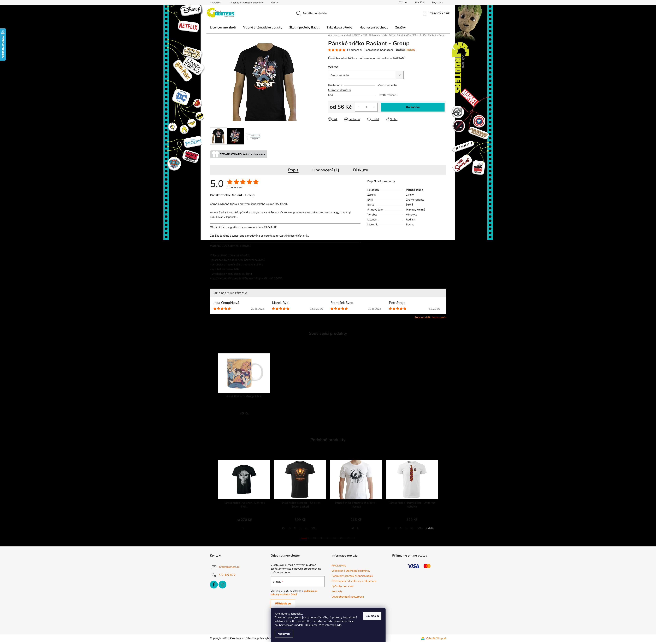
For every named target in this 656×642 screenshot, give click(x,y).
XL (306, 528)
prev (212, 498)
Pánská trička (414, 190)
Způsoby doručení (342, 586)
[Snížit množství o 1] (357, 107)
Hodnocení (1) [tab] (325, 170)
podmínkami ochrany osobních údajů (294, 592)
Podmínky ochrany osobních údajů (352, 576)
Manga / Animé (415, 210)
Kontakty (337, 591)
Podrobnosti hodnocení (378, 50)
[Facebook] (214, 584)
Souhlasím (372, 616)
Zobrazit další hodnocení (430, 317)
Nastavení (284, 634)
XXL (313, 528)
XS (283, 528)
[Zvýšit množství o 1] (374, 107)
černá (409, 205)
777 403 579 (226, 575)
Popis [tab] (293, 170)
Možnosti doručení (339, 90)
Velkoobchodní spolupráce (348, 597)
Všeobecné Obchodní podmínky (246, 2)
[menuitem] (223, 27)
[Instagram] (222, 584)
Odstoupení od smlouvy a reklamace (354, 581)
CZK (401, 2)
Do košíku (413, 107)
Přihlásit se (283, 603)
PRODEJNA (216, 2)
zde (339, 625)
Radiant (410, 50)
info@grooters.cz (228, 567)
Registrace (437, 2)
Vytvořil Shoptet (436, 638)
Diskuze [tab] (360, 170)
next (443, 498)
